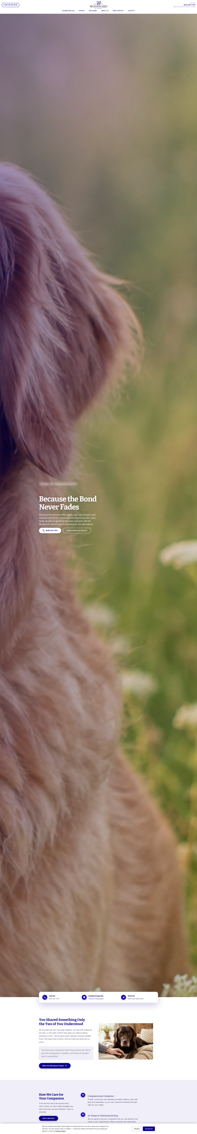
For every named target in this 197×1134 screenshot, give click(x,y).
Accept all (149, 1129)
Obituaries (93, 10)
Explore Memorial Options (76, 530)
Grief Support (118, 10)
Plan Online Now (10, 5)
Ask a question (48, 1118)
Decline (137, 1129)
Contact (131, 10)
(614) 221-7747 (50, 530)
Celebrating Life (68, 10)
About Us (104, 10)
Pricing (81, 10)
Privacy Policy (61, 1131)
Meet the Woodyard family (54, 1066)
